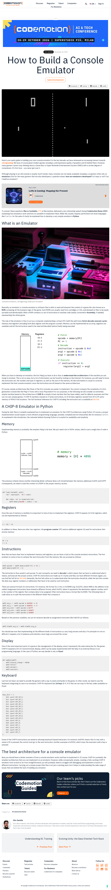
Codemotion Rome (19, 812)
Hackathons (7, 877)
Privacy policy (73, 885)
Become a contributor (79, 867)
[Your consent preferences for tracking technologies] (107, 886)
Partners (6, 871)
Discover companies (51, 864)
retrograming (7, 163)
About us (75, 864)
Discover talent (29, 872)
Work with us (76, 871)
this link (96, 399)
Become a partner (9, 874)
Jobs (26, 875)
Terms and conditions (84, 885)
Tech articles (28, 864)
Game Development (55, 80)
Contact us (75, 874)
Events (5, 864)
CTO (39, 211)
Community (6, 867)
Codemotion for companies (53, 872)
